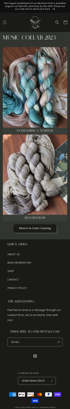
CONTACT (13, 280)
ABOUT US (13, 254)
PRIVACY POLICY (17, 288)
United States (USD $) (33, 380)
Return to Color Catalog (35, 228)
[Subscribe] (58, 342)
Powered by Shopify (48, 407)
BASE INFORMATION (19, 263)
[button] (5, 22)
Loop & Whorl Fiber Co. (30, 407)
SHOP (10, 271)
